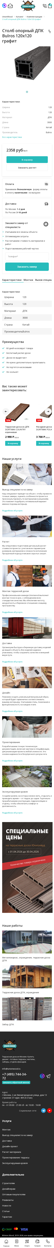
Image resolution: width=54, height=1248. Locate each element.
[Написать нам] (4, 5)
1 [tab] (27, 92)
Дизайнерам (8, 1188)
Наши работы (12, 925)
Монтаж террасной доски (15, 591)
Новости (6, 1205)
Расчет (5, 541)
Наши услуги (11, 459)
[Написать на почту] (10, 5)
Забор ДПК (8, 1024)
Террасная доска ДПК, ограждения (20, 992)
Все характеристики (12, 137)
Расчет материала (11, 1151)
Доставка (7, 643)
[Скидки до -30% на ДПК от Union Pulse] (27, 912)
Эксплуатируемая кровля (15, 791)
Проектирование (11, 742)
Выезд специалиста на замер (17, 489)
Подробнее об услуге (12, 510)
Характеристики (11, 279)
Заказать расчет (27, 167)
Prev (5, 411)
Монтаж (28, 279)
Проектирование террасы (15, 1157)
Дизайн (6, 692)
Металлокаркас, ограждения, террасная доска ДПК (26, 959)
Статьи (6, 1211)
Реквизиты (8, 1200)
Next (48, 411)
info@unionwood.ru (11, 1068)
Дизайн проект (10, 1146)
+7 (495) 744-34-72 (44, 6)
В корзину (27, 159)
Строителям (8, 1183)
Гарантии (7, 1216)
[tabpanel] (27, 67)
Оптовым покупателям (13, 1194)
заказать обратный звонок (16, 1082)
